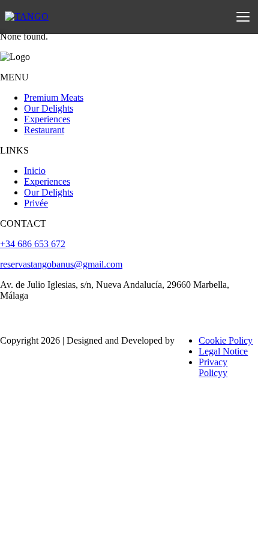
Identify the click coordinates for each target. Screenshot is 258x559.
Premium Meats (53, 97)
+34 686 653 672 (32, 244)
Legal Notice (223, 351)
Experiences (47, 119)
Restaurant (44, 130)
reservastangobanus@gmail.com (61, 264)
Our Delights (48, 108)
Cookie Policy (226, 340)
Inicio (35, 171)
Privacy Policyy (213, 367)
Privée (36, 203)
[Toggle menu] (243, 16)
